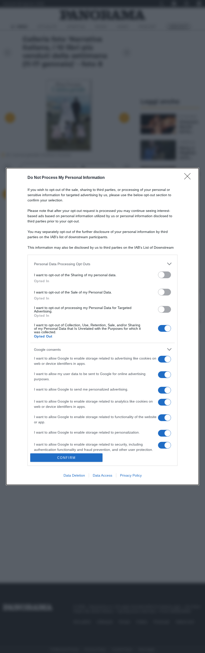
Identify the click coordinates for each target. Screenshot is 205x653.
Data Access (102, 475)
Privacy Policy (131, 475)
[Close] (189, 178)
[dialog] (102, 326)
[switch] (164, 274)
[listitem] (102, 263)
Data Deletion (74, 475)
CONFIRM (66, 458)
